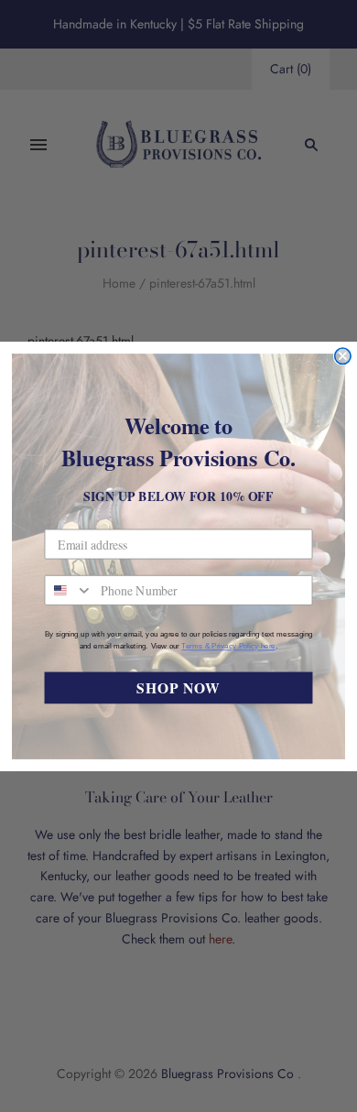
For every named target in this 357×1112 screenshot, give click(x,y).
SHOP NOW (178, 687)
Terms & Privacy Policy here (228, 646)
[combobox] (68, 589)
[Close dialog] (343, 355)
